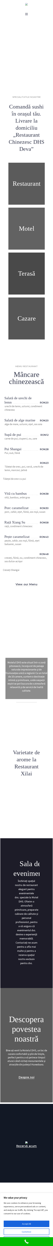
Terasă (26, 273)
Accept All (26, 1224)
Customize (26, 1231)
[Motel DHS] (26, 4)
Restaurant (26, 183)
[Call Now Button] (26, 1241)
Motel (26, 228)
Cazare (27, 318)
